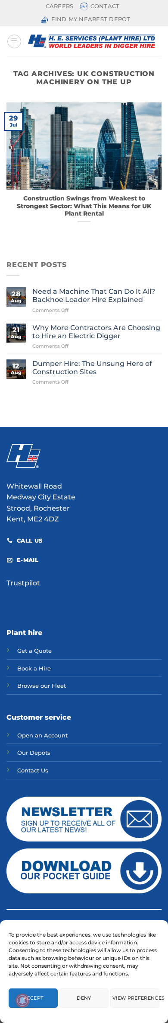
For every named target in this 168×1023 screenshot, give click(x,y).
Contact (105, 6)
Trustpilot (23, 583)
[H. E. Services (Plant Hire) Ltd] (91, 41)
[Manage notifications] (22, 1000)
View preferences (135, 998)
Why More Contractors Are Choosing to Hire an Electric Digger (96, 332)
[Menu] (14, 41)
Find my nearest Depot (90, 19)
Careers (60, 6)
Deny (84, 998)
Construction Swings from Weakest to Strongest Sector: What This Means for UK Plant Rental (84, 206)
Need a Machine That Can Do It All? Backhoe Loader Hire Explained (93, 295)
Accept (33, 998)
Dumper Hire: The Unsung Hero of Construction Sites (92, 367)
